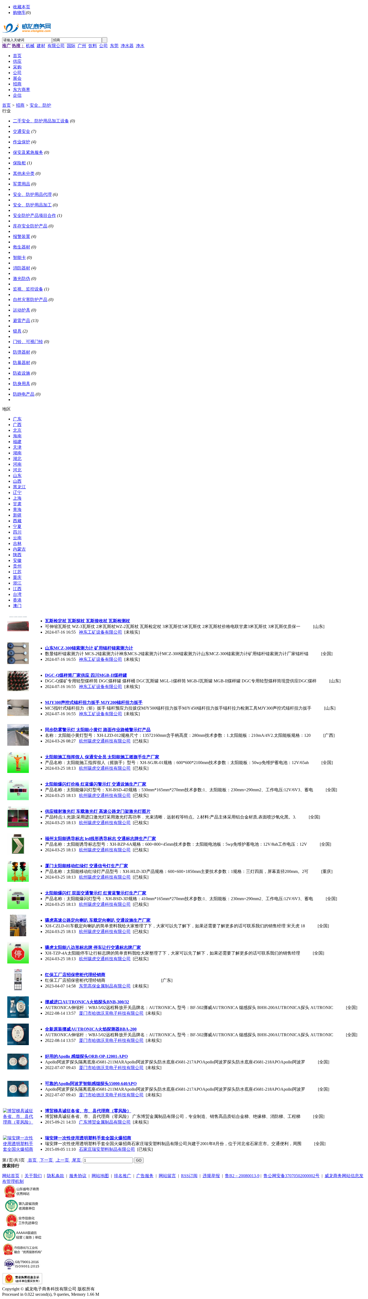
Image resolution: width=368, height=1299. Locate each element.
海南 (17, 436)
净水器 (127, 45)
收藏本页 (21, 7)
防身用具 (21, 383)
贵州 (17, 566)
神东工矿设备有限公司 (100, 632)
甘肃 (17, 504)
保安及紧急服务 (28, 152)
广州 (82, 45)
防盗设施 (21, 373)
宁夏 (17, 526)
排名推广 (122, 1175)
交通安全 (21, 131)
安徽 (17, 560)
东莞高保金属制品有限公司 (105, 986)
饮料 (92, 45)
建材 (41, 45)
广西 (17, 424)
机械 (30, 45)
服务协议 (77, 1175)
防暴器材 (21, 362)
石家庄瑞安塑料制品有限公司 (107, 1149)
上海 (17, 498)
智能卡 (19, 257)
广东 (17, 419)
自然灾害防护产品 (30, 299)
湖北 (17, 458)
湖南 (17, 453)
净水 (140, 45)
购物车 (19, 12)
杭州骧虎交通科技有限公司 (105, 741)
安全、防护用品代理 (32, 194)
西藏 (17, 521)
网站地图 (100, 1175)
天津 (17, 447)
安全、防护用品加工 (32, 205)
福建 (17, 441)
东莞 (114, 45)
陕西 (17, 554)
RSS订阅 (189, 1175)
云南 (17, 538)
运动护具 (21, 310)
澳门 (17, 605)
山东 (17, 475)
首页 (6, 105)
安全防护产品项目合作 (34, 215)
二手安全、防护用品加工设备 (41, 121)
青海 (17, 509)
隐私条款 (55, 1175)
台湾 (17, 594)
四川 (17, 532)
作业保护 (21, 142)
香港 (17, 600)
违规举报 (211, 1175)
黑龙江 (19, 487)
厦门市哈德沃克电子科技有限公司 (111, 1013)
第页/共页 (13, 1160)
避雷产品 (21, 320)
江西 (17, 588)
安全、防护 (40, 105)
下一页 (46, 1160)
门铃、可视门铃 (28, 341)
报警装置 (21, 236)
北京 (17, 430)
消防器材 (21, 268)
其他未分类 (23, 173)
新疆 (17, 515)
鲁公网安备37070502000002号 (291, 1175)
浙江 (17, 583)
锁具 (17, 331)
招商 (20, 105)
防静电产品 (23, 394)
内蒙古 (19, 549)
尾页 (76, 1160)
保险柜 (19, 163)
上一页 (62, 1160)
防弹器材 (21, 352)
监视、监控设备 (28, 289)
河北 (17, 470)
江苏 (17, 571)
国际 (71, 45)
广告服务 (145, 1175)
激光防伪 (21, 278)
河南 (17, 464)
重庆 (17, 577)
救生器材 (21, 247)
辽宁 (17, 492)
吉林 (17, 543)
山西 (17, 481)
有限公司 (56, 45)
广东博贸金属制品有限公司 (105, 1122)
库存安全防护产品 (30, 226)
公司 (103, 45)
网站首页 (10, 1175)
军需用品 (21, 184)
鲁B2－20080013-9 (242, 1175)
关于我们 (33, 1175)
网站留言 (167, 1175)
